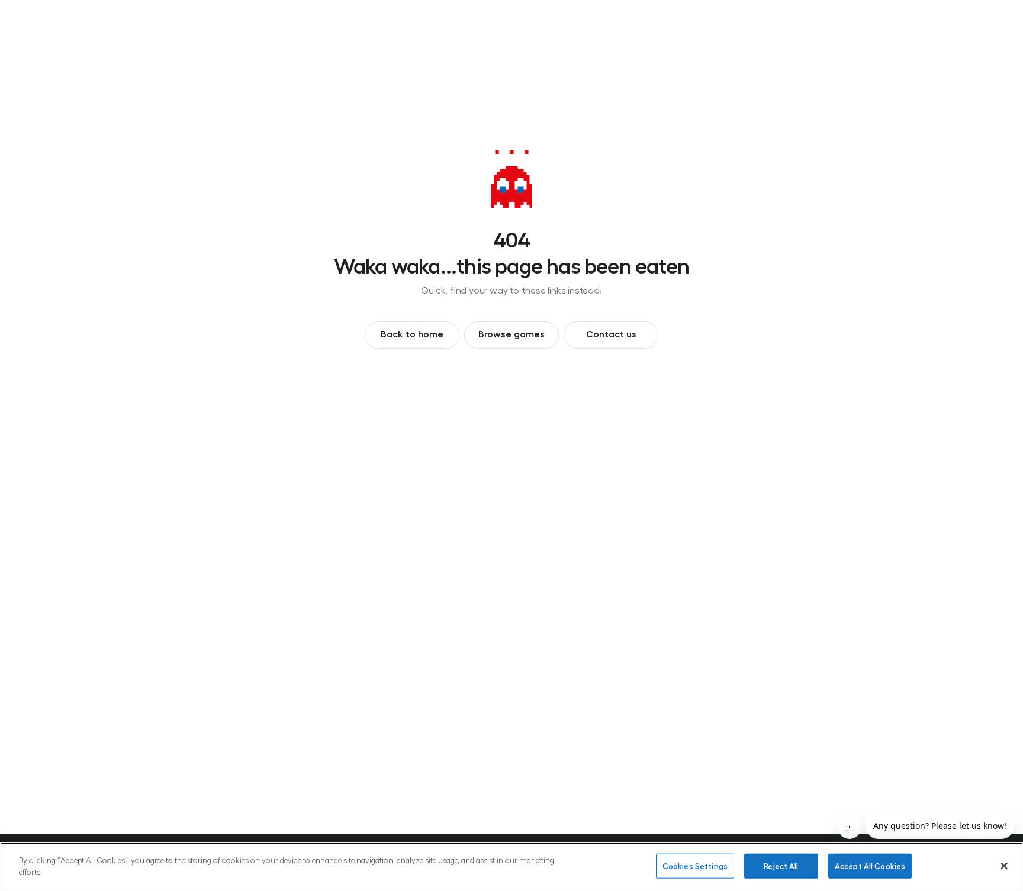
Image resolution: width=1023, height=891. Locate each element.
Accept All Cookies (870, 865)
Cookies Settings (695, 865)
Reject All (781, 865)
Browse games (511, 333)
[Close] (1004, 866)
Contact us (611, 333)
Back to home (412, 333)
